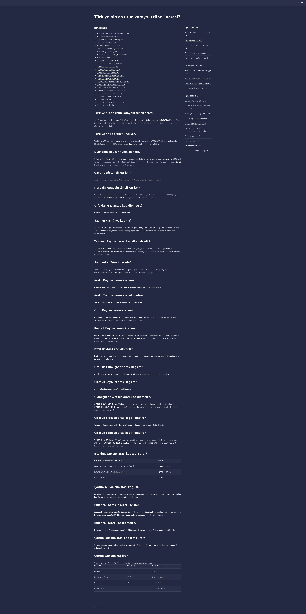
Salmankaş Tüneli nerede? (107, 57)
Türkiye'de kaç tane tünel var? (108, 37)
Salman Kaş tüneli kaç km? (107, 51)
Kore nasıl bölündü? (192, 141)
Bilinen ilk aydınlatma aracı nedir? (198, 53)
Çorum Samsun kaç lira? (106, 105)
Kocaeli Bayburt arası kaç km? (108, 69)
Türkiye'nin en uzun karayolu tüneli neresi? (113, 34)
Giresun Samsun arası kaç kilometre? (111, 87)
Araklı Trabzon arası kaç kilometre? (110, 63)
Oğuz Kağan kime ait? (193, 66)
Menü (297, 3)
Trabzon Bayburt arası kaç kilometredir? (112, 54)
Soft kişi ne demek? (192, 136)
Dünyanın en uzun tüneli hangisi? (110, 39)
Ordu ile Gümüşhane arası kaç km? (110, 75)
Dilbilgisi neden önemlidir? (195, 123)
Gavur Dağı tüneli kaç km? (107, 42)
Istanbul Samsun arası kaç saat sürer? (111, 90)
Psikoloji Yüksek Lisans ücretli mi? (198, 83)
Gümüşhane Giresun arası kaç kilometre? (113, 81)
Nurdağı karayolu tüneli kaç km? (109, 45)
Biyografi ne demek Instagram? (197, 150)
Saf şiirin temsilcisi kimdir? (195, 101)
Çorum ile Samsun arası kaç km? (109, 93)
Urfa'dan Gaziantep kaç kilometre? (110, 48)
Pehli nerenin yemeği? (193, 40)
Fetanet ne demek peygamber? (197, 88)
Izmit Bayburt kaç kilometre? (108, 72)
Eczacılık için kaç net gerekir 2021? (198, 78)
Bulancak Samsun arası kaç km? (109, 96)
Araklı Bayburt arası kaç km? (107, 60)
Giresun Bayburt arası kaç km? (108, 78)
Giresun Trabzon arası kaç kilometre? (111, 84)
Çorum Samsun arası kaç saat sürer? (111, 102)
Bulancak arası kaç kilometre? (108, 99)
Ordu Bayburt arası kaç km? (107, 66)
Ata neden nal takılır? (193, 146)
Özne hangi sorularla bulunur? (196, 118)
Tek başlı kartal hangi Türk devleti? (198, 113)
